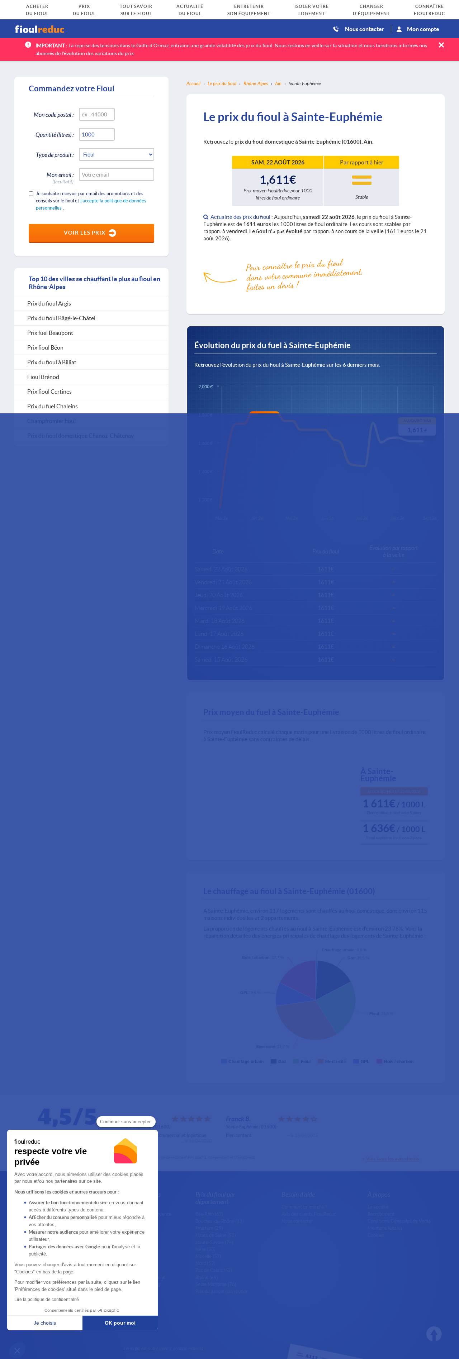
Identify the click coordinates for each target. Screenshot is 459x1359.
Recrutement (381, 1214)
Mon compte (423, 28)
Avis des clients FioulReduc (308, 1214)
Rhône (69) (206, 1277)
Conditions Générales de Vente (399, 1221)
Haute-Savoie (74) (214, 1242)
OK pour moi (120, 1323)
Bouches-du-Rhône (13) (219, 1221)
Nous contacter (364, 28)
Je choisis (45, 1323)
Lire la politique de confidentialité (46, 1299)
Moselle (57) (208, 1256)
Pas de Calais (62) (213, 1270)
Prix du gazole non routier (221, 1291)
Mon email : (60, 176)
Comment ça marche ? (304, 1207)
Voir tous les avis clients (392, 1158)
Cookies (376, 1235)
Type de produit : (55, 154)
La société (378, 1207)
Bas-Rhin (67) (209, 1214)
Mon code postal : (54, 114)
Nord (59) (205, 1263)
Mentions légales (385, 1228)
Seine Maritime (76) (215, 1284)
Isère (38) (205, 1249)
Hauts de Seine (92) (215, 1235)
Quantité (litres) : (55, 134)
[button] (17, 1350)
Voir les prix (84, 232)
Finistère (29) (209, 1228)
